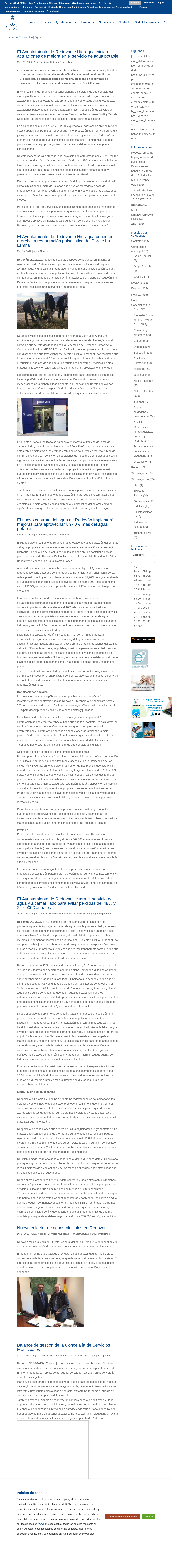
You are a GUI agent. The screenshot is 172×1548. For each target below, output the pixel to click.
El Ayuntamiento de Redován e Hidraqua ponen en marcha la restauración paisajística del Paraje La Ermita (65, 241)
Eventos (136, 288)
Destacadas (138, 282)
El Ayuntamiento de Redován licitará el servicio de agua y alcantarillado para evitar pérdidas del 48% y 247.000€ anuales (66, 903)
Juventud (139, 374)
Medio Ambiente (143, 380)
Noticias (46, 22)
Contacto (125, 22)
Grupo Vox (140, 276)
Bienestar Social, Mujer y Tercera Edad (144, 320)
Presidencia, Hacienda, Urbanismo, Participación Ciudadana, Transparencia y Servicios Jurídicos (85, 7)
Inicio (32, 22)
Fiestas (143, 7)
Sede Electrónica (146, 22)
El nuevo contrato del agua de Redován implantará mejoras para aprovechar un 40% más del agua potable (65, 524)
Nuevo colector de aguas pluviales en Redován (62, 1227)
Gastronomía (141, 501)
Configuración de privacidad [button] (122, 1516)
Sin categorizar (140, 479)
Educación (140, 352)
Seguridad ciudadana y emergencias (141, 412)
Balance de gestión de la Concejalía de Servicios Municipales (63, 1347)
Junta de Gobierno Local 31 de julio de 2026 (143, 195)
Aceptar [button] (149, 1516)
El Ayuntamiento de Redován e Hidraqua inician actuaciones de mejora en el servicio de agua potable (67, 54)
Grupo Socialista (144, 266)
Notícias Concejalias (61, 62)
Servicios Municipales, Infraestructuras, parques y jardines (80, 913)
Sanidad (139, 401)
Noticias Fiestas (143, 391)
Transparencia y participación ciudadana (143, 451)
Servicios (105, 22)
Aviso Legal (53, 11)
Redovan (136, 467)
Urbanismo (140, 461)
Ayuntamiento (12, 7)
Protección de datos (33, 11)
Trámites (27, 7)
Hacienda (139, 368)
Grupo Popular (142, 256)
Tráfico (135, 485)
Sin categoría (139, 473)
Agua (36, 62)
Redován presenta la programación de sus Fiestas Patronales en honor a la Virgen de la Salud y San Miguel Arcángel (142, 166)
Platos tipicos (144, 512)
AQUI (41, 1524)
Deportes (139, 346)
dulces (140, 506)
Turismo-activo (142, 532)
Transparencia (12, 11)
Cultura (138, 340)
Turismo (86, 22)
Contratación (138, 241)
